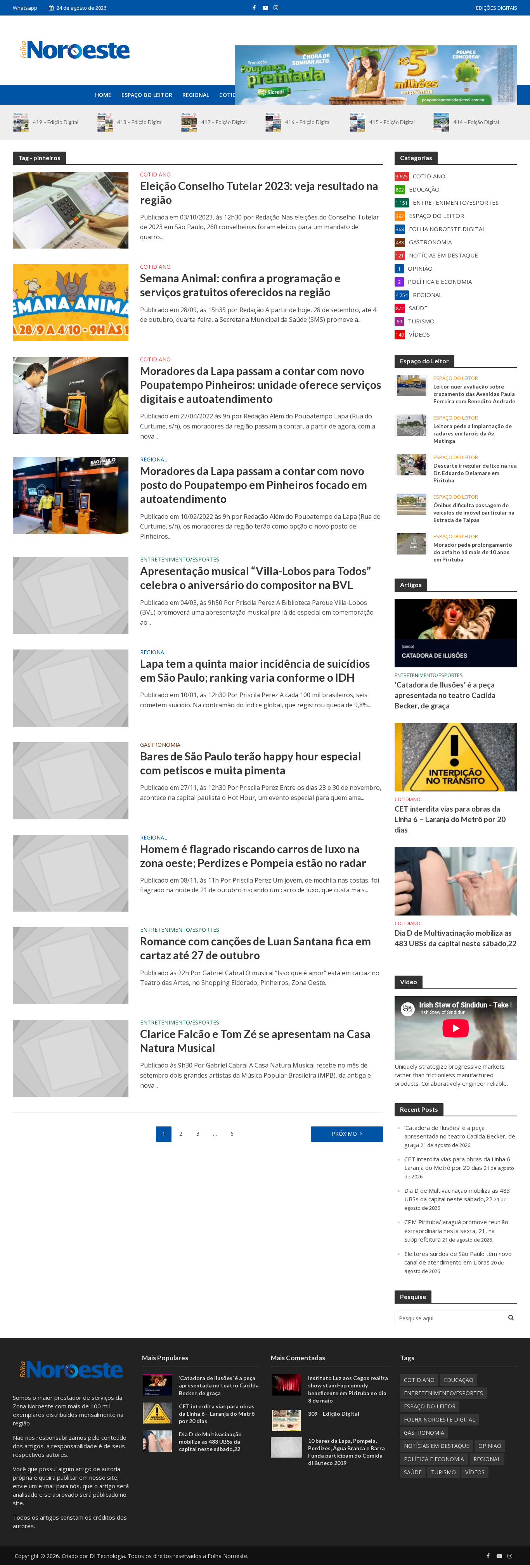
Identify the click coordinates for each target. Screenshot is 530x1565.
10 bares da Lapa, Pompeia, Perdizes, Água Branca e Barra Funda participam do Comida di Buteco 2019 (346, 1451)
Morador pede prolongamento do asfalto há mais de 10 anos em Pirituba (472, 552)
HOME (103, 94)
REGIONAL (195, 94)
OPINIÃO (489, 1445)
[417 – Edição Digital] (189, 122)
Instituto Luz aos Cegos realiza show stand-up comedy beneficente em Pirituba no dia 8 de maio (348, 1389)
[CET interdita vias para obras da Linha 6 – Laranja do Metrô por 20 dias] (456, 756)
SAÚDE (413, 1472)
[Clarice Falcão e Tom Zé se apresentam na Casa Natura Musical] (70, 1058)
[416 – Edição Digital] (273, 122)
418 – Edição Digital (140, 122)
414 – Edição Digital (476, 122)
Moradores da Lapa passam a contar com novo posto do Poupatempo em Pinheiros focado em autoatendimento (253, 484)
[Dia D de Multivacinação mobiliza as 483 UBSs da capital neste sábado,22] (456, 880)
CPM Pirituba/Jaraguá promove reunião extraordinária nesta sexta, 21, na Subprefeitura (456, 1230)
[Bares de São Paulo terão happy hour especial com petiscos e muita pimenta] (70, 780)
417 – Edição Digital (224, 122)
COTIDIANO (234, 94)
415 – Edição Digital (392, 122)
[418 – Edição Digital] (105, 122)
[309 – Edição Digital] (286, 1419)
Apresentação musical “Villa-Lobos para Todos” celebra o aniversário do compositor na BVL (255, 577)
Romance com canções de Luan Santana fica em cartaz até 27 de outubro (255, 948)
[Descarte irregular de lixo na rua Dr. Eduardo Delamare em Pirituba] (411, 464)
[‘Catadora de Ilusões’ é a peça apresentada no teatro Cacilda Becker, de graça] (456, 632)
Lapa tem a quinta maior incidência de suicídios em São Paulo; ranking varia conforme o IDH (255, 670)
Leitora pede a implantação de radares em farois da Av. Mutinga (472, 433)
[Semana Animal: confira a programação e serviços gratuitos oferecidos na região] (70, 302)
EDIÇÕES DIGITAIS (496, 7)
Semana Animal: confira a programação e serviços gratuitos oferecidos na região (240, 285)
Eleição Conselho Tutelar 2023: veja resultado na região (259, 192)
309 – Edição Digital (333, 1413)
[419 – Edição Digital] (21, 122)
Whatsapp (25, 7)
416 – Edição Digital (308, 122)
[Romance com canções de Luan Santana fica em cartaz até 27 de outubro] (70, 965)
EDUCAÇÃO (458, 1380)
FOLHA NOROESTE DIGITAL (439, 1419)
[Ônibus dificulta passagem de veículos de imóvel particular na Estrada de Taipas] (411, 504)
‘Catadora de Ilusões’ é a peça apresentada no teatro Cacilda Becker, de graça (445, 695)
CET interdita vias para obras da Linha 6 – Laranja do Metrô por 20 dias (450, 819)
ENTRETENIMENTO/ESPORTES (179, 560)
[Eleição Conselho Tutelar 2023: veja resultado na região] (70, 209)
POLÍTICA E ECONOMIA (434, 1459)
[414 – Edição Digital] (441, 122)
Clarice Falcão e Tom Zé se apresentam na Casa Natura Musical (255, 1040)
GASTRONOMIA (160, 745)
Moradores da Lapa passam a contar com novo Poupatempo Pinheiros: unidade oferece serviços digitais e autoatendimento (260, 384)
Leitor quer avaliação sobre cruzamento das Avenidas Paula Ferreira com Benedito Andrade (474, 393)
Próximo (344, 1133)
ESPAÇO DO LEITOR (146, 94)
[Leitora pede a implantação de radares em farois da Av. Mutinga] (411, 424)
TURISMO (443, 1472)
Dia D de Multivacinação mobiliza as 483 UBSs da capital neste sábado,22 (455, 938)
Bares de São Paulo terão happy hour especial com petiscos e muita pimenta (250, 763)
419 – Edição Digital (55, 122)
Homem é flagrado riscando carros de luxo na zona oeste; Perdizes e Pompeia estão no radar (253, 855)
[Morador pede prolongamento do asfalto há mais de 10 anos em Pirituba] (411, 543)
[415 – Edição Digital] (357, 122)
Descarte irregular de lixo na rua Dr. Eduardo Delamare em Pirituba (475, 473)
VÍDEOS (475, 1472)
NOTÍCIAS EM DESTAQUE (436, 1445)
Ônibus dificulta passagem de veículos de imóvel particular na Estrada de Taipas (473, 512)
